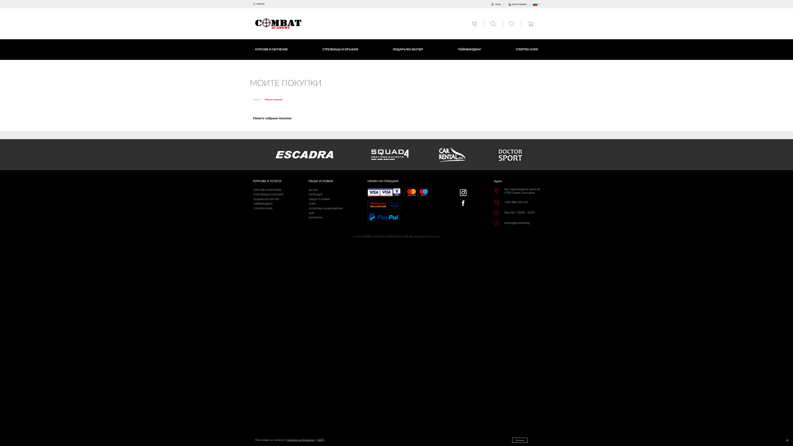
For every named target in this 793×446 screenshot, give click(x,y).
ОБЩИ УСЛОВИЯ (319, 199)
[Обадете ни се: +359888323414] (475, 23)
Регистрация (519, 4)
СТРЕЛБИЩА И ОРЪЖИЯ (268, 194)
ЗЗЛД (320, 440)
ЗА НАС (313, 190)
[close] (787, 440)
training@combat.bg (517, 223)
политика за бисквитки (300, 440)
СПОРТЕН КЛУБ (262, 208)
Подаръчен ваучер (266, 199)
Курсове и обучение (267, 190)
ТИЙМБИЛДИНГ (263, 204)
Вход (498, 4)
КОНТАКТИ (315, 217)
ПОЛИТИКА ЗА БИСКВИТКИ (325, 208)
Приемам (519, 440)
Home (256, 99)
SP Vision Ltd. (432, 236)
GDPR (312, 204)
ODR (311, 213)
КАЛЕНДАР (315, 194)
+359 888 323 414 (516, 202)
